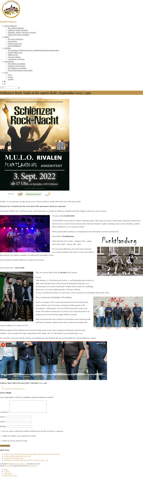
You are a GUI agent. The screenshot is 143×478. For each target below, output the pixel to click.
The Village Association (16, 63)
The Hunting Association (17, 68)
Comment (4, 412)
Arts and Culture (14, 57)
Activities (7, 48)
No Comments (38, 98)
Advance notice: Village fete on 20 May (17, 456)
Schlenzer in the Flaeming (18, 30)
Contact (7, 471)
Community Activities (16, 59)
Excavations (12, 41)
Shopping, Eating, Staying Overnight (22, 32)
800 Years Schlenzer (15, 39)
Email (3, 421)
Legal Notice (8, 473)
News (6, 72)
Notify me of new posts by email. (14, 441)
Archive (11, 79)
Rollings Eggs (13, 55)
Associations (9, 61)
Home (6, 469)
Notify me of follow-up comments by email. (19, 436)
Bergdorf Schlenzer (8, 21)
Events (10, 77)
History (7, 37)
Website (3, 426)
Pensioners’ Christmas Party (15, 389)
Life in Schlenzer (10, 26)
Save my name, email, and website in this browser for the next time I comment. (32, 431)
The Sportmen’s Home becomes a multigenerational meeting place (33, 50)
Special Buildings (14, 46)
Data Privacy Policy (10, 475)
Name (3, 417)
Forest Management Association (20, 70)
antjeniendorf (5, 98)
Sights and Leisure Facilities (18, 34)
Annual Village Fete (15, 52)
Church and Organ (15, 43)
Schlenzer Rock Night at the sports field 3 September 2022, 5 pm (26, 460)
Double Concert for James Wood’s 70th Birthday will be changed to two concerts (32, 454)
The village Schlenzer (16, 28)
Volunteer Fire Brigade (16, 66)
